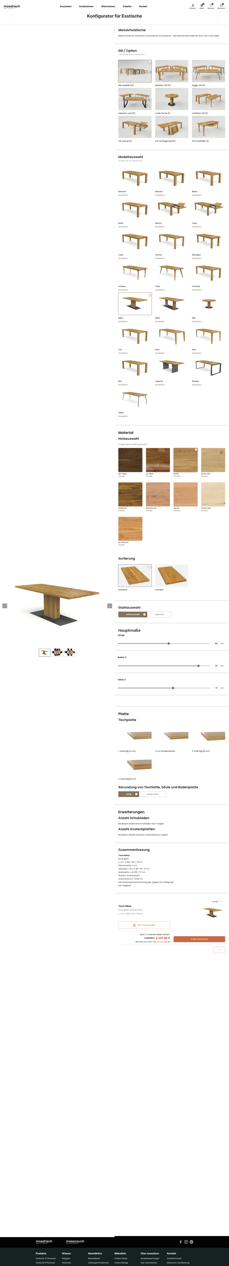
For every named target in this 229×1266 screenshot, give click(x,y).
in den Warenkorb (199, 939)
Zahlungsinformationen (98, 1262)
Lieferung (161, 942)
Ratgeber (66, 1258)
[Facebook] (180, 1241)
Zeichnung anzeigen (146, 925)
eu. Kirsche (123, 542)
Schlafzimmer (86, 6)
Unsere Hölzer (120, 1258)
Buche (176, 508)
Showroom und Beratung (178, 1262)
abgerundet (153, 794)
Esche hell (206, 508)
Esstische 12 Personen (46, 1258)
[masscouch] (75, 1241)
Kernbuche (151, 508)
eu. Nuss (149, 474)
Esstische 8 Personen (45, 1262)
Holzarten (66, 1262)
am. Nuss (122, 474)
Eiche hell (205, 474)
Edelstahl (159, 614)
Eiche (176, 474)
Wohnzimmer (108, 6)
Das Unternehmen (149, 1262)
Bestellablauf (94, 1258)
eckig (128, 794)
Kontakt (143, 6)
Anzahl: (216, 902)
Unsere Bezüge (121, 1262)
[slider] (169, 643)
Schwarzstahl (132, 614)
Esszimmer (66, 6)
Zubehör (127, 6)
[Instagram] (186, 1241)
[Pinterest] (191, 1241)
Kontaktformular (174, 1258)
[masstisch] (44, 1241)
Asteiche (122, 508)
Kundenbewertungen (150, 1258)
